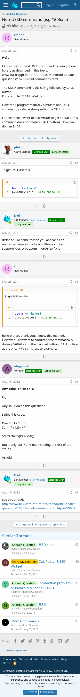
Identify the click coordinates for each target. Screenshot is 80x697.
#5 (76, 381)
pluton (19, 147)
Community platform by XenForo (35, 670)
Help (64, 659)
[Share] (70, 50)
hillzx (13, 570)
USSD (41, 604)
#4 (76, 281)
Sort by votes (49, 138)
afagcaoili (21, 366)
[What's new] (75, 5)
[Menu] (5, 5)
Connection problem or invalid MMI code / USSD (41, 585)
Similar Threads (53, 26)
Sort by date (29, 138)
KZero (14, 625)
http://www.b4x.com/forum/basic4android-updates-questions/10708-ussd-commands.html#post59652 (39, 506)
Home (6, 663)
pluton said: (12, 290)
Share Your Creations (30, 570)
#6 (76, 492)
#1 (76, 50)
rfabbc (12, 25)
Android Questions (30, 548)
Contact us (9, 659)
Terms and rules (28, 659)
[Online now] (10, 222)
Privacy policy (49, 659)
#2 (76, 163)
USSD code (46, 544)
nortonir (15, 608)
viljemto (15, 592)
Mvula (14, 548)
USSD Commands (25, 621)
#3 (76, 233)
